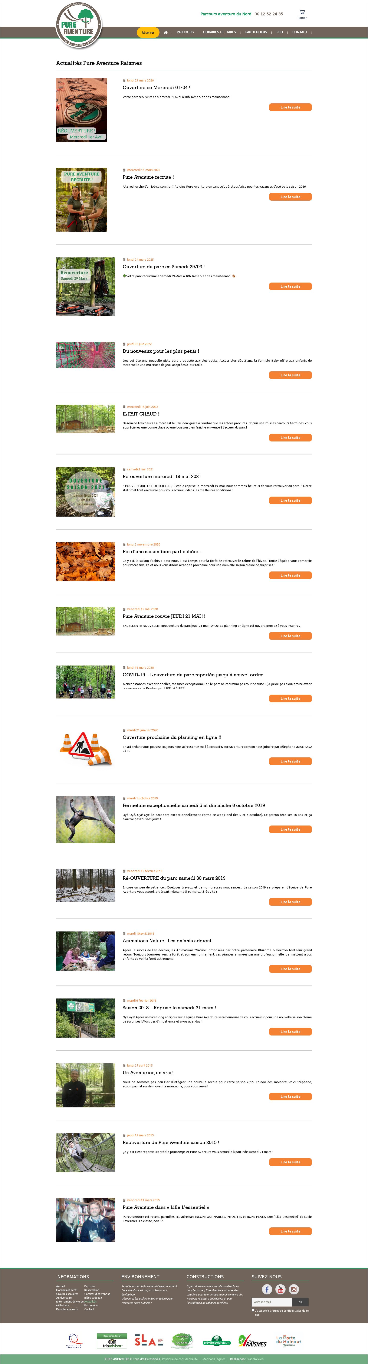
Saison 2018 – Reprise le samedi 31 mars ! (169, 1007)
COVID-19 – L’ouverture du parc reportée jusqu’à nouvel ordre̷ (192, 674)
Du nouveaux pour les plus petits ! (161, 351)
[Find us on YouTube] (280, 1289)
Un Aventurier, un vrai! (148, 1072)
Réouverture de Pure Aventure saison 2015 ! (171, 1142)
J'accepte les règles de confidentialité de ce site (282, 1312)
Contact (299, 32)
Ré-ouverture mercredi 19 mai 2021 (162, 476)
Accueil (60, 1286)
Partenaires (91, 1305)
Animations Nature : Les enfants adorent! (168, 940)
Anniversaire (64, 1297)
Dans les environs (67, 1309)
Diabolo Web (255, 1359)
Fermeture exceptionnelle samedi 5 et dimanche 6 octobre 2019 (194, 805)
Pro (279, 32)
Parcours (185, 32)
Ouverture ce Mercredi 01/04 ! (156, 87)
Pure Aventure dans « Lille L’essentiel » (166, 1207)
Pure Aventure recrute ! (148, 177)
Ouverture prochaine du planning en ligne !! (172, 737)
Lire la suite (290, 107)
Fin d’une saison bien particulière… (163, 551)
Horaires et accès (67, 1289)
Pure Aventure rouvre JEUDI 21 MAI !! (164, 616)
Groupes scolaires (67, 1293)
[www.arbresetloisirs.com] (182, 1341)
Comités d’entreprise (97, 1293)
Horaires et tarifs (219, 32)
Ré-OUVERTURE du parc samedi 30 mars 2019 (174, 878)
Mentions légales (214, 1359)
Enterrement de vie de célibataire (70, 1303)
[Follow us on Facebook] (267, 1289)
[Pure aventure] (79, 26)
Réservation (91, 1289)
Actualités (90, 1301)
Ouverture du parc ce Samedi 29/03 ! (164, 266)
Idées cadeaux (93, 1297)
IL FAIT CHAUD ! (141, 414)
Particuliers (256, 32)
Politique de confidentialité (180, 1359)
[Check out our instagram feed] (294, 1289)
